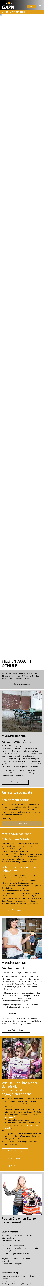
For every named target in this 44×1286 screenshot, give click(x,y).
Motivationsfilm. (11, 1117)
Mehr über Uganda (14, 910)
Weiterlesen (22, 823)
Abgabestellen (13, 1014)
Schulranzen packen (22, 684)
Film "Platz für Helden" (16, 1030)
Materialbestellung (14, 1151)
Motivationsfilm (13, 1158)
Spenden (31, 6)
